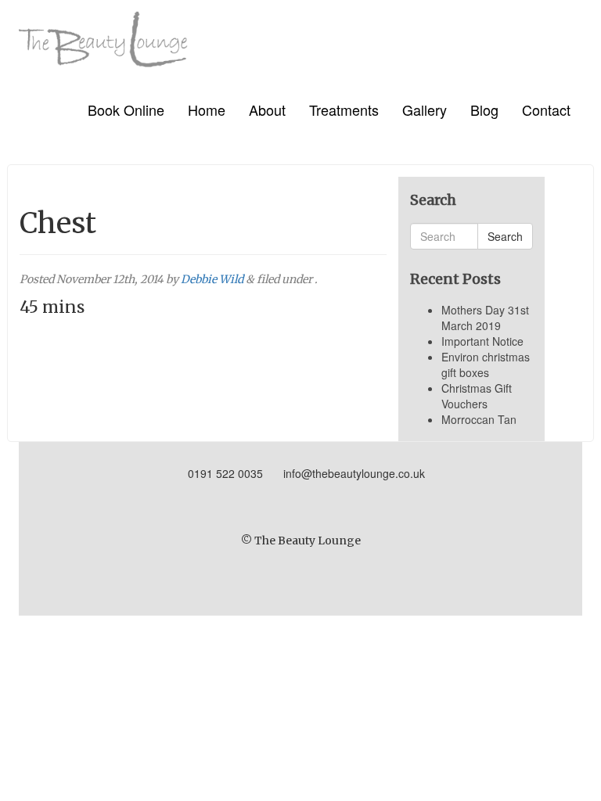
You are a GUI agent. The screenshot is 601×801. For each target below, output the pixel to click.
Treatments (344, 109)
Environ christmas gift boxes (485, 364)
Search (505, 236)
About (267, 109)
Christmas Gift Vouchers (476, 395)
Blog (484, 109)
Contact (546, 109)
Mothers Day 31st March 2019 (485, 317)
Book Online (126, 109)
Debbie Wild (212, 279)
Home (206, 109)
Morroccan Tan (478, 419)
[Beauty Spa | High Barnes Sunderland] (103, 33)
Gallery (424, 109)
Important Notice (482, 341)
